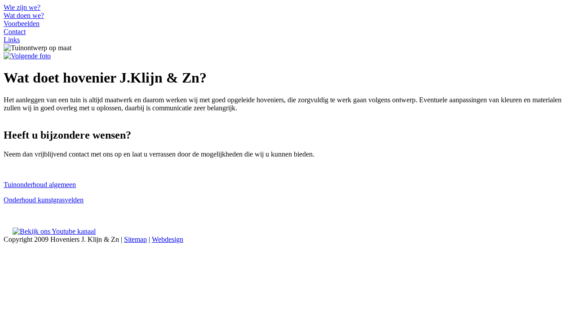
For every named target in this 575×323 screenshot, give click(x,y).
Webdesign (167, 239)
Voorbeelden (22, 23)
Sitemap (135, 239)
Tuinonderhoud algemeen (40, 184)
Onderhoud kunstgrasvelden (44, 200)
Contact (15, 31)
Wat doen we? (24, 15)
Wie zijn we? (22, 7)
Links (12, 40)
